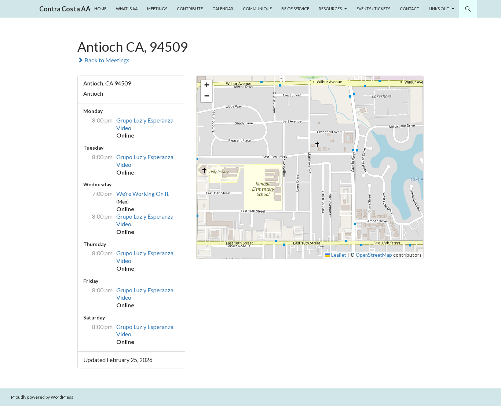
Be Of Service (295, 8)
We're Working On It (142, 193)
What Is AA (127, 8)
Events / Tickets (373, 8)
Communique (257, 8)
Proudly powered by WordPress (42, 397)
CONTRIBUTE (190, 8)
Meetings (157, 8)
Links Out (439, 8)
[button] (206, 85)
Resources (330, 8)
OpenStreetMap (374, 255)
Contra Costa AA (65, 9)
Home (100, 8)
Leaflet (338, 255)
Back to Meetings (106, 59)
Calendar (222, 8)
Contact (409, 8)
